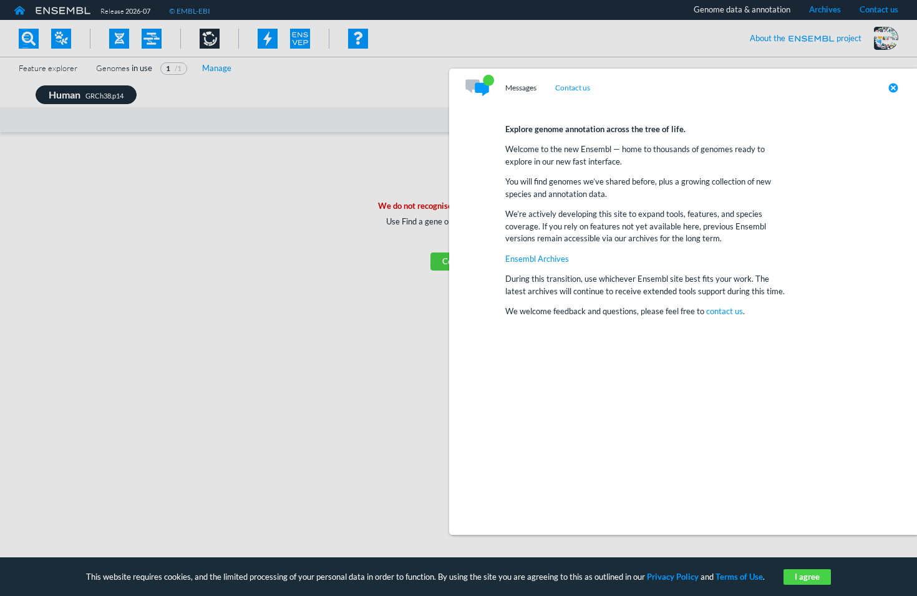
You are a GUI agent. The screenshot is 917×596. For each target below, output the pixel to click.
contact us (724, 311)
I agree (807, 577)
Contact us (572, 88)
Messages (520, 88)
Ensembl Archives (537, 259)
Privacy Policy (673, 577)
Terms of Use (739, 577)
